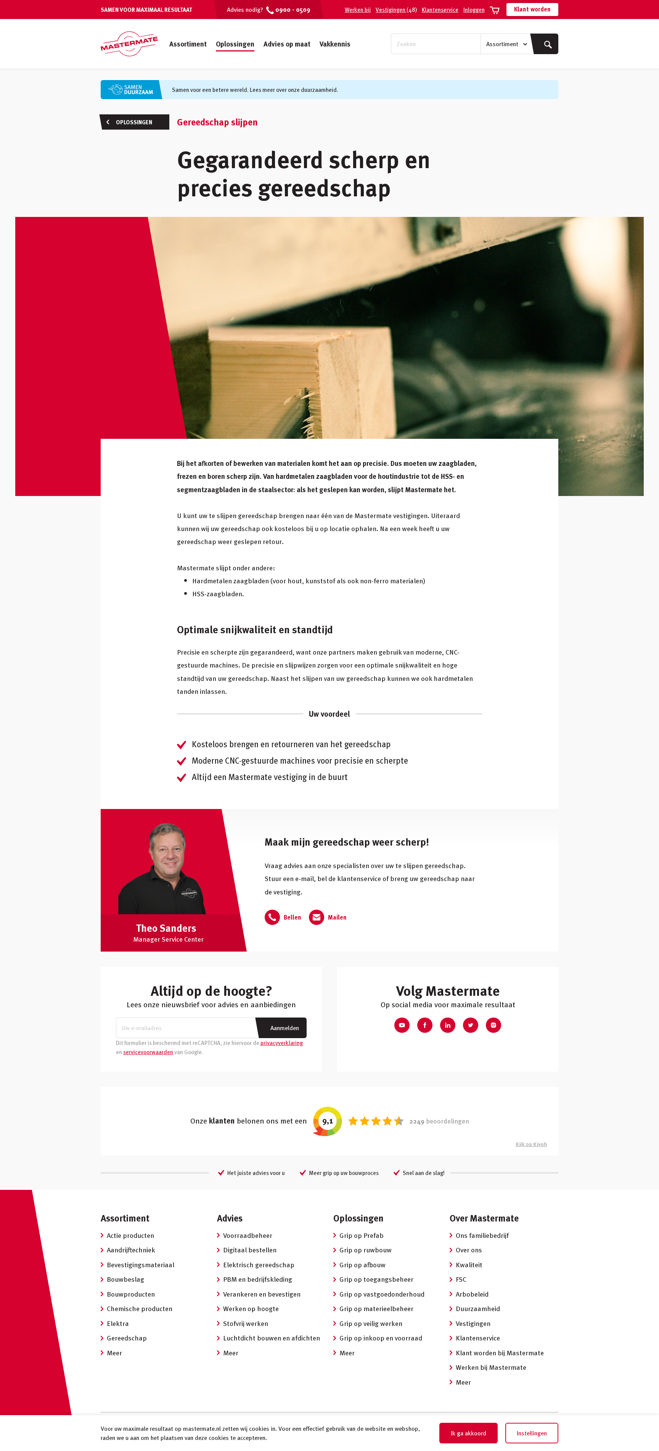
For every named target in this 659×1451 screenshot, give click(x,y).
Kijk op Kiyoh (531, 1144)
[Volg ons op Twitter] (470, 1025)
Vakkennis (335, 44)
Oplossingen (235, 44)
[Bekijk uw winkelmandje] (495, 9)
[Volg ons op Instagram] (493, 1025)
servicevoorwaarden (148, 1052)
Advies (230, 1218)
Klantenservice (440, 9)
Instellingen (532, 1433)
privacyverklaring (281, 1042)
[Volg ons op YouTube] (402, 1025)
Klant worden (532, 9)
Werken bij (358, 9)
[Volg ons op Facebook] (424, 1025)
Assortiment (188, 44)
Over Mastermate (484, 1218)
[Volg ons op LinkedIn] (447, 1025)
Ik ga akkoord (468, 1433)
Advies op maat (287, 44)
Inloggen (474, 9)
